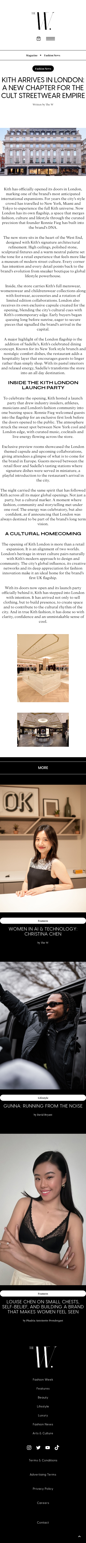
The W (49, 104)
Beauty (43, 1397)
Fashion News (43, 1424)
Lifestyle (43, 1406)
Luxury (43, 1415)
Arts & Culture (43, 1433)
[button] (38, 38)
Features (43, 1388)
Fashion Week (43, 1379)
